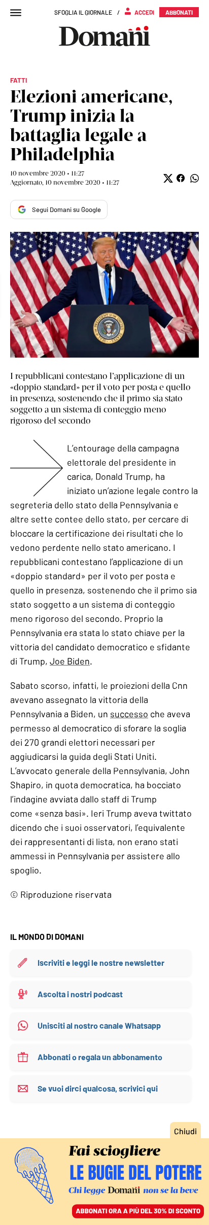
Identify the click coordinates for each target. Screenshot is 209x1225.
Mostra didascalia (104, 295)
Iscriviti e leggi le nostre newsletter (101, 962)
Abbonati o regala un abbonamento (100, 1057)
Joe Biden (70, 661)
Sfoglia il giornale (83, 12)
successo (129, 713)
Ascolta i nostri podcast (80, 994)
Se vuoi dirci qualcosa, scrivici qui (98, 1088)
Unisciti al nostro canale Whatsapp (99, 1025)
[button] (167, 178)
